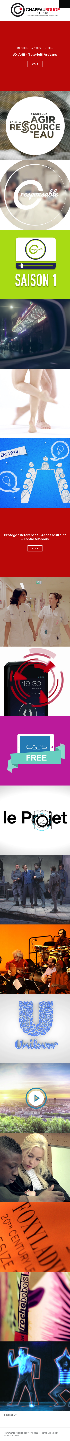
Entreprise (22, 48)
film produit (36, 48)
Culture (27, 323)
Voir (37, 64)
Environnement (54, 116)
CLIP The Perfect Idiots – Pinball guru (35, 1375)
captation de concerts (21, 812)
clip (30, 393)
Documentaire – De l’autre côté (35, 1166)
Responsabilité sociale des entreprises (41, 184)
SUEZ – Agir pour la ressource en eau (35, 125)
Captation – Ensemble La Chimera (35, 958)
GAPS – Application (35, 749)
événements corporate (35, 118)
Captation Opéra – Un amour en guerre (35, 888)
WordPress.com (12, 1435)
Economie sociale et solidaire (29, 462)
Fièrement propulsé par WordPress (21, 1432)
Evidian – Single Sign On (35, 610)
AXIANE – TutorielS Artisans (35, 54)
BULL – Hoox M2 (34, 680)
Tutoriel (48, 48)
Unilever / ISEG (35, 1027)
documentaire (53, 812)
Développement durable (20, 116)
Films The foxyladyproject (35, 1236)
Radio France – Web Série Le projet (35, 819)
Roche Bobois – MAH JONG (35, 1305)
